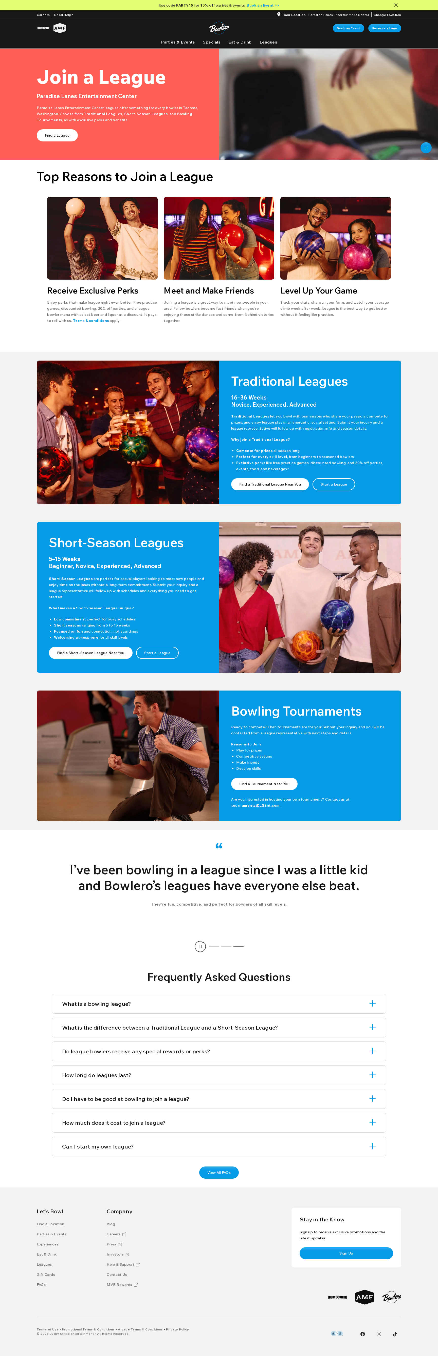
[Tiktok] (394, 1334)
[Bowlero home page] (219, 28)
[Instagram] (378, 1334)
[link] (348, 28)
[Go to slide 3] (238, 946)
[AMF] (59, 28)
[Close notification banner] (397, 5)
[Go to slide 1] (214, 946)
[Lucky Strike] (43, 28)
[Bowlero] (391, 1297)
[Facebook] (363, 1334)
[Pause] (426, 147)
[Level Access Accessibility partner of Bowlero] (336, 1333)
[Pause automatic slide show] (200, 946)
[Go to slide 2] (226, 946)
